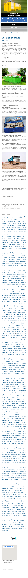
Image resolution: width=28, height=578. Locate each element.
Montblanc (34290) (7, 367)
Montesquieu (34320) (7, 369)
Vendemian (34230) (6, 515)
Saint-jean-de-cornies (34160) (9, 456)
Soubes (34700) (11, 498)
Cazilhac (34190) (12, 267)
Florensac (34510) (20, 295)
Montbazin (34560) (20, 365)
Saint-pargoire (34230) (17, 473)
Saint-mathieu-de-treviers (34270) (14, 467)
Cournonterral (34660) (7, 286)
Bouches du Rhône (6, 197)
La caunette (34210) (18, 314)
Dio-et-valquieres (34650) (12, 287)
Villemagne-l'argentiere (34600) (16, 520)
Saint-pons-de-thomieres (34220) (10, 479)
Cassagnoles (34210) (20, 255)
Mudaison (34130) (6, 376)
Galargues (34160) (11, 303)
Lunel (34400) (18, 350)
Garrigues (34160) (6, 305)
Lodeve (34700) (17, 348)
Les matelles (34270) (7, 341)
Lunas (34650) (10, 350)
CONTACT (14, 30)
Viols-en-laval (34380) (17, 528)
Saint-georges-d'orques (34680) (14, 448)
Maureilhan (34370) (16, 358)
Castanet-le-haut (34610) (9, 257)
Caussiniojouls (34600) (16, 263)
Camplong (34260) (12, 252)
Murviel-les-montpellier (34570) (18, 378)
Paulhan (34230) (21, 392)
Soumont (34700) (20, 498)
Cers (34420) (11, 272)
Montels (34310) (19, 367)
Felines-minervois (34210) (8, 291)
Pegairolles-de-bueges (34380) (9, 394)
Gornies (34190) (11, 306)
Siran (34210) (18, 496)
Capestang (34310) (20, 253)
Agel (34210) (10, 217)
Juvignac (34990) (21, 312)
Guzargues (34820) (19, 308)
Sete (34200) (10, 496)
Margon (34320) (10, 354)
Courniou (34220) (11, 284)
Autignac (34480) (16, 227)
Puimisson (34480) (13, 412)
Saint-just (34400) (17, 464)
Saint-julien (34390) (6, 464)
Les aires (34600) (21, 339)
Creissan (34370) (18, 286)
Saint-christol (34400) (16, 433)
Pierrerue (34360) (11, 399)
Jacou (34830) (16, 310)
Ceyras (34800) (20, 274)
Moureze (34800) (20, 375)
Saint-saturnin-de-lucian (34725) (14, 481)
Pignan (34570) (20, 399)
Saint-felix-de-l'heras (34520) (13, 441)
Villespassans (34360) (7, 526)
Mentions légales (14, 539)
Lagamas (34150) (21, 322)
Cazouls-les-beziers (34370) (13, 269)
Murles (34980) (15, 376)
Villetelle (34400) (20, 526)
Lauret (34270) (11, 327)
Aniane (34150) (11, 221)
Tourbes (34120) (6, 503)
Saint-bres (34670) (17, 431)
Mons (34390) (15, 361)
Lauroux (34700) (20, 327)
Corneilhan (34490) (15, 282)
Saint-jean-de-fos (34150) (18, 458)
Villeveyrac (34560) (6, 528)
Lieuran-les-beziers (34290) (18, 346)
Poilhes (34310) (21, 401)
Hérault (15, 197)
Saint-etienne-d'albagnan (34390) (10, 437)
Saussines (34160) (6, 492)
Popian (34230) (15, 403)
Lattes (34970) (16, 325)
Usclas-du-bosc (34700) (18, 505)
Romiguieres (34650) (20, 418)
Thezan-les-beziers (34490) (18, 501)
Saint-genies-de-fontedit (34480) (9, 445)
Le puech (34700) (15, 337)
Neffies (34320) (15, 380)
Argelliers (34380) (6, 223)
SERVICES (14, 27)
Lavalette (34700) (6, 329)
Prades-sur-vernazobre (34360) (17, 409)
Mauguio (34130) (6, 358)
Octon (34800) (5, 386)
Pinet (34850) (5, 401)
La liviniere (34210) (18, 316)
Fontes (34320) (14, 297)
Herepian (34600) (6, 310)
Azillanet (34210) (12, 229)
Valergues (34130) (11, 509)
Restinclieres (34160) (13, 416)
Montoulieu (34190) (19, 371)
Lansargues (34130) (20, 323)
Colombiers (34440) (7, 280)
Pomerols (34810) (7, 403)
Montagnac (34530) (13, 363)
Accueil (10, 32)
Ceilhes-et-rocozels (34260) (14, 270)
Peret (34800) (17, 395)
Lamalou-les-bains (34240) (8, 323)
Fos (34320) (22, 297)
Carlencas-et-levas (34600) (8, 255)
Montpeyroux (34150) (19, 373)
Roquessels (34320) (7, 422)
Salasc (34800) (20, 488)
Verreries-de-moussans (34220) (14, 517)
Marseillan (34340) (20, 354)
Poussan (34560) (20, 405)
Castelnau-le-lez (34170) (14, 259)
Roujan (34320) (10, 424)
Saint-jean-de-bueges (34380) (18, 454)
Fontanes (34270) (6, 297)
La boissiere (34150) (7, 314)
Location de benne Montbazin (11, 39)
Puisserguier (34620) (14, 414)
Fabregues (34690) (11, 289)
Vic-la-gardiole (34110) (13, 519)
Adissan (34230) (17, 216)
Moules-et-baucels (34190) (8, 375)
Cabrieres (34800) (7, 248)
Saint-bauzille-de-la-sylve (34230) (17, 428)
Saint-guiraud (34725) (12, 452)
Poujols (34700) (11, 405)
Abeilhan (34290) (6, 216)
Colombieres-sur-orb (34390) (17, 278)
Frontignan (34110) (16, 301)
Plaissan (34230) (13, 401)
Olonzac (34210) (17, 388)
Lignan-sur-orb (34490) (7, 348)
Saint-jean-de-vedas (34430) (18, 462)
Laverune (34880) (16, 329)
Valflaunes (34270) (20, 509)
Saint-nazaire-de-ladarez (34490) (10, 471)
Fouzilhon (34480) (7, 299)
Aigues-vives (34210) (12, 219)
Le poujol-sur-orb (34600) (17, 335)
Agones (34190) (18, 217)
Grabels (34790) (20, 306)
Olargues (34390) (15, 386)
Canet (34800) (10, 253)
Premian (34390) (6, 411)
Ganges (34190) (21, 303)
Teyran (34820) (5, 501)
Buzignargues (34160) (7, 246)
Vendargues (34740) (20, 513)
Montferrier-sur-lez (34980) (19, 369)
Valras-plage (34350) (16, 511)
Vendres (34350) (16, 515)
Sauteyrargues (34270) (18, 492)
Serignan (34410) (16, 494)
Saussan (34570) (19, 490)
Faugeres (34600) (21, 289)
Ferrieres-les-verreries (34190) (16, 293)
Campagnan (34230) (13, 250)
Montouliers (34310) (8, 371)
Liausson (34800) (15, 344)
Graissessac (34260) (7, 308)
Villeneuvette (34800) (19, 524)
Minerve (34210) (20, 359)
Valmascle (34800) (6, 511)
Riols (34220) (10, 418)
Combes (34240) (6, 282)
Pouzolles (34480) (6, 407)
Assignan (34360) (11, 225)
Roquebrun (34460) (6, 420)
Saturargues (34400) (7, 490)
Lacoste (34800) (11, 322)
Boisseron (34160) (6, 240)
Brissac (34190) (20, 244)
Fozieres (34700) (16, 299)
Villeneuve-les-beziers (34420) (9, 522)
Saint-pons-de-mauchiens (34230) (16, 477)
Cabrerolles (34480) (19, 246)
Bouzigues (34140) (15, 242)
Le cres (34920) (10, 333)
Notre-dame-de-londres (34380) (17, 384)
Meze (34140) (11, 359)
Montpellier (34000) (6, 373)
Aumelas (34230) (21, 225)
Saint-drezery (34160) (20, 435)
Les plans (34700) (18, 341)
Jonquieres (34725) (11, 312)
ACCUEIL (14, 24)
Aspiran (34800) (17, 223)
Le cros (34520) (19, 333)
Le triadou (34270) (11, 339)
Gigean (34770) (16, 305)
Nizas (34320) (5, 384)
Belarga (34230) (17, 236)
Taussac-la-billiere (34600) (19, 500)
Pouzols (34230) (16, 407)
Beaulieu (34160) (20, 234)
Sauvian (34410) (6, 494)
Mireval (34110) (6, 361)
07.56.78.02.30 (14, 15)
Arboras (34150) (20, 221)
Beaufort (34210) (11, 234)
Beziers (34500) (20, 238)
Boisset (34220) (15, 240)
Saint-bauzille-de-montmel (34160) (10, 430)
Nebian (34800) (5, 380)
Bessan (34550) (11, 238)
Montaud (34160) (11, 365)
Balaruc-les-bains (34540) (14, 233)
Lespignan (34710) (14, 342)
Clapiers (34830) (6, 276)
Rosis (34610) (17, 422)
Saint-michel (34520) (20, 469)
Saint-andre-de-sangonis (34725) (14, 426)
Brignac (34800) (11, 244)
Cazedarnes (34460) (13, 265)
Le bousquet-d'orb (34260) (13, 331)
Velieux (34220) (10, 513)
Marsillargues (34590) (7, 356)
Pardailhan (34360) (11, 392)
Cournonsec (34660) (20, 284)
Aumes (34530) (6, 227)
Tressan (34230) (16, 503)
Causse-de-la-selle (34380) (13, 261)
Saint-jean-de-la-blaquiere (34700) (9, 460)
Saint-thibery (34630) (16, 483)
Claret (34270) (15, 276)
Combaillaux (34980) (19, 280)
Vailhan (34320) (15, 507)
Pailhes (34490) (12, 390)
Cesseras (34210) (11, 274)
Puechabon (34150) (15, 411)
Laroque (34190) (6, 325)
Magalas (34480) (14, 352)
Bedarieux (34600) (6, 236)
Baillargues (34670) (12, 231)
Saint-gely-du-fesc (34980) (18, 443)
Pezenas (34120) (11, 397)
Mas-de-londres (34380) (19, 356)
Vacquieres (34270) (6, 507)
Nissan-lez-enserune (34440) (18, 382)
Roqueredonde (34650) (19, 420)
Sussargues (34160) (6, 500)
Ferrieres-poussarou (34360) (8, 295)
